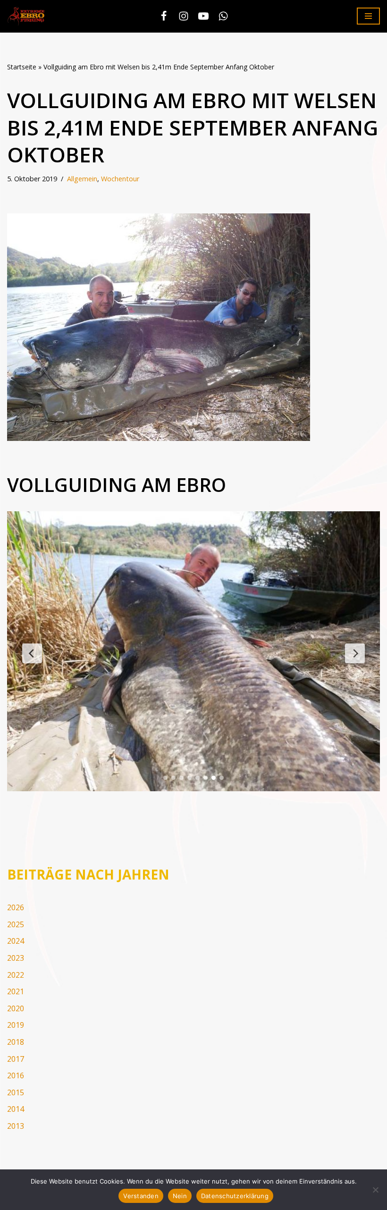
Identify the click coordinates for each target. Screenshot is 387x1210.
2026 (15, 907)
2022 (15, 975)
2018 (15, 1042)
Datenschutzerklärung (235, 1196)
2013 (15, 1126)
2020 (15, 1008)
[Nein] (375, 1189)
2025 (15, 924)
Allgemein (82, 178)
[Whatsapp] (223, 16)
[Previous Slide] (32, 653)
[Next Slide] (355, 653)
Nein (180, 1196)
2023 (15, 958)
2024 (15, 941)
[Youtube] (203, 16)
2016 (15, 1075)
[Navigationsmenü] (368, 16)
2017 (15, 1059)
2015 (15, 1092)
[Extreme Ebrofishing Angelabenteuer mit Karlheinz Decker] (28, 16)
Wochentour (120, 178)
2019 (15, 1025)
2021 (15, 991)
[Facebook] (163, 16)
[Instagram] (183, 16)
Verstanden (141, 1196)
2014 (15, 1109)
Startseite (21, 66)
